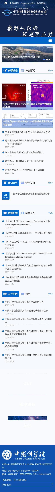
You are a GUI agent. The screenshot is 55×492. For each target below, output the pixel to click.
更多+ (50, 71)
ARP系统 (32, 3)
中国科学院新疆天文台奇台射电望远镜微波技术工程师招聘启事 (28, 344)
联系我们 (41, 3)
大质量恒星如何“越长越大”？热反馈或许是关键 (27, 132)
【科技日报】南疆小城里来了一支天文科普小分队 (28, 233)
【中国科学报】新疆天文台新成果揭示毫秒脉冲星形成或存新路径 (28, 279)
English (23, 3)
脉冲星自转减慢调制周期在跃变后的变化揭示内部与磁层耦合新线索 (28, 142)
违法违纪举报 (19, 480)
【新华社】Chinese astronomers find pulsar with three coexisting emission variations (28, 223)
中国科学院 (14, 3)
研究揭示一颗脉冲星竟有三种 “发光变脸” (24, 161)
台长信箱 (7, 480)
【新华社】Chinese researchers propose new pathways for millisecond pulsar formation (28, 255)
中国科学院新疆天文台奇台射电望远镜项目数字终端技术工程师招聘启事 (28, 333)
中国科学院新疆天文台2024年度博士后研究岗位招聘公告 (28, 356)
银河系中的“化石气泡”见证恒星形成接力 (24, 152)
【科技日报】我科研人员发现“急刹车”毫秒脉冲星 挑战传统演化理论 (29, 267)
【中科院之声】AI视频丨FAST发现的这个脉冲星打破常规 (28, 243)
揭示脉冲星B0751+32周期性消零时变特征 (24, 170)
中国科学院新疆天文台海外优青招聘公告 (24, 302)
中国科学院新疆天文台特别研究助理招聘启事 (26, 310)
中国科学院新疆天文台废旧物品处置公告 (30, 194)
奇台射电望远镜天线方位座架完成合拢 (21, 57)
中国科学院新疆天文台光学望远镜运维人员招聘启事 (28, 321)
